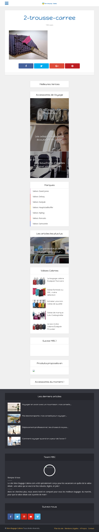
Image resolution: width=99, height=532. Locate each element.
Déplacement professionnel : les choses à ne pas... (45, 427)
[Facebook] (11, 517)
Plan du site (58, 528)
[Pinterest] (24, 517)
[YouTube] (31, 517)
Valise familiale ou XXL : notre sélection (55, 292)
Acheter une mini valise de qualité (55, 302)
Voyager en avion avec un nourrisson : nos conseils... (47, 404)
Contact (91, 528)
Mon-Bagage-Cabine (15, 528)
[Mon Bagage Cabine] (49, 3)
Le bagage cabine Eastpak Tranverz (55, 279)
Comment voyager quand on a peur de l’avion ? (44, 439)
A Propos (83, 528)
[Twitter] (17, 517)
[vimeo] (37, 517)
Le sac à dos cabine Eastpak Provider (54, 326)
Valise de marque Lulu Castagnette (55, 314)
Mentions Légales (72, 528)
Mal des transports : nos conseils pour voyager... (44, 416)
